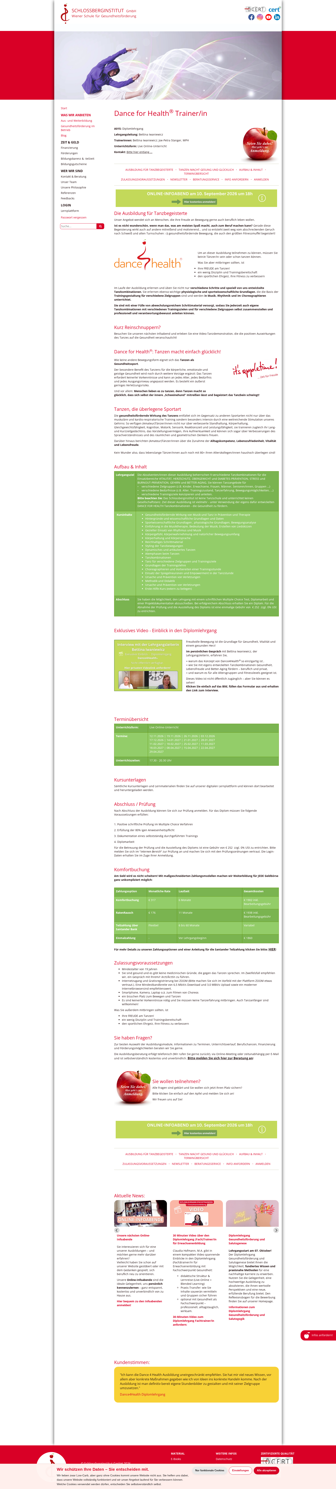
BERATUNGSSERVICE (206, 179)
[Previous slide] (117, 1230)
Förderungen (69, 153)
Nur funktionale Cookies (209, 1470)
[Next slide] (276, 1230)
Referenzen (68, 193)
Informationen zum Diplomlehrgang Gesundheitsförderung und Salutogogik (247, 1313)
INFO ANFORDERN (236, 179)
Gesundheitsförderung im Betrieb (78, 128)
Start (64, 108)
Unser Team (69, 182)
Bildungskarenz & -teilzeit (77, 158)
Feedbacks (67, 198)
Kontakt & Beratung (73, 176)
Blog (63, 135)
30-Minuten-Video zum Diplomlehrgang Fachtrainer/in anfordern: (193, 1320)
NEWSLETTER (179, 179)
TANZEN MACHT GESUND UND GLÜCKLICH (206, 1154)
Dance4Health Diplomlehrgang (142, 1394)
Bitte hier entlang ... (139, 152)
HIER (272, 949)
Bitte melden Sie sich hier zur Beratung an (220, 1058)
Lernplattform (70, 211)
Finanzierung (69, 148)
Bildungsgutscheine (74, 164)
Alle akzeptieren (266, 1470)
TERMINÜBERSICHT (196, 173)
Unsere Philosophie (73, 187)
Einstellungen (240, 1470)
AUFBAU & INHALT (251, 170)
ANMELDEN (261, 179)
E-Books (176, 1459)
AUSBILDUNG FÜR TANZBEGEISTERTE (150, 170)
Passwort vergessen (74, 217)
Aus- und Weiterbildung (76, 120)
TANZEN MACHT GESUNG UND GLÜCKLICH (206, 170)
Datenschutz (224, 1459)
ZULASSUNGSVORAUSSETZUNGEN (143, 179)
